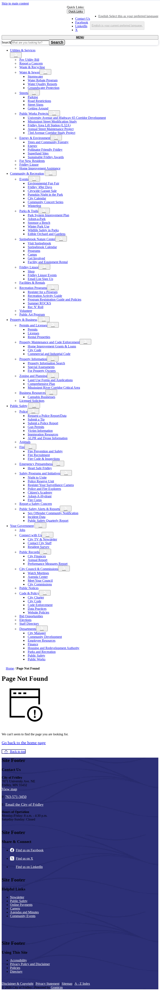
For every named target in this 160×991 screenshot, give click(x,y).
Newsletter (17, 897)
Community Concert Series (45, 202)
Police (23, 411)
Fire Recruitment (39, 455)
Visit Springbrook (39, 243)
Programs (34, 251)
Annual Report (37, 560)
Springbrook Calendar (42, 247)
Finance (33, 644)
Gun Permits (36, 427)
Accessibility (18, 960)
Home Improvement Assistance (39, 168)
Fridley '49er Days (40, 187)
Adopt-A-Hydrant (39, 496)
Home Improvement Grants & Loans (52, 346)
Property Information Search (46, 363)
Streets (23, 93)
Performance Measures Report (48, 563)
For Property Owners (42, 370)
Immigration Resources (43, 434)
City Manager (37, 633)
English (128, 16)
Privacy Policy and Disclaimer (30, 964)
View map (9, 789)
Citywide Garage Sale (42, 191)
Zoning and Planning (33, 376)
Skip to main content (15, 3)
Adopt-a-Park (37, 219)
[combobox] (117, 25)
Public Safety (19, 406)
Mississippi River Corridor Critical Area (54, 387)
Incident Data (36, 517)
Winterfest (34, 206)
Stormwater (35, 76)
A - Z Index (82, 983)
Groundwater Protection (43, 88)
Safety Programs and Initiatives (39, 473)
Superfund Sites (38, 153)
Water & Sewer (29, 72)
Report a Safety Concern (35, 503)
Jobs (22, 530)
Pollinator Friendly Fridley (45, 149)
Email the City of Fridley (24, 804)
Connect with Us (30, 535)
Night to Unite (37, 477)
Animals (24, 442)
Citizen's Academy (40, 492)
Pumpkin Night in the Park (45, 194)
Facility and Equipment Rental (48, 262)
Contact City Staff (39, 543)
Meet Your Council (40, 580)
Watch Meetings (38, 573)
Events (23, 179)
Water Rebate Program (43, 80)
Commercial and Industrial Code (49, 354)
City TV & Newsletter (42, 539)
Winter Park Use (38, 226)
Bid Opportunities (31, 616)
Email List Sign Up (40, 279)
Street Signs (35, 104)
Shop (31, 271)
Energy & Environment (34, 138)
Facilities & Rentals (32, 282)
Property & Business (23, 319)
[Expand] (16, 55)
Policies (15, 968)
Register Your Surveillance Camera (51, 485)
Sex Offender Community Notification (53, 513)
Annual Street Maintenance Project (51, 129)
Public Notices (29, 588)
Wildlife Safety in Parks (43, 230)
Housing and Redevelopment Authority (53, 648)
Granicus (57, 987)
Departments (27, 629)
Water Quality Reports (42, 84)
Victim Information (40, 430)
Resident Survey (38, 547)
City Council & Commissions (38, 569)
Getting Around (38, 108)
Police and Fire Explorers (44, 489)
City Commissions (40, 584)
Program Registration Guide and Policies (54, 299)
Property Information (33, 359)
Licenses (33, 333)
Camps (32, 254)
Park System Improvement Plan (48, 215)
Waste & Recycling (32, 67)
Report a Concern (31, 63)
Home (10, 668)
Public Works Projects (33, 113)
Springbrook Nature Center (37, 239)
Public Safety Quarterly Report (48, 520)
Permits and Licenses (33, 325)
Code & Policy (29, 593)
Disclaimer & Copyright (17, 983)
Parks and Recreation (42, 652)
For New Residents (32, 161)
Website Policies (38, 612)
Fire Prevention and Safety (45, 451)
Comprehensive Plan (41, 384)
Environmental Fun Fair (43, 183)
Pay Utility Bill (29, 59)
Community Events (22, 916)
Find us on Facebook (30, 850)
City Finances (37, 556)
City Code (34, 350)
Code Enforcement (40, 605)
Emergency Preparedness (35, 464)
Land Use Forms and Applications (50, 380)
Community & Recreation (27, 173)
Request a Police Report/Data (47, 415)
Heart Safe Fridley (40, 468)
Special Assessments (41, 367)
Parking (33, 97)
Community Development (45, 637)
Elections (25, 620)
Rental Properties (39, 337)
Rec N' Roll (35, 307)
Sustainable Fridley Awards (46, 157)
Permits (33, 329)
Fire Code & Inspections (44, 459)
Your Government (22, 526)
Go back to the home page (24, 742)
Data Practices (37, 608)
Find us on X (24, 858)
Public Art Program (32, 314)
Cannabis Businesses (41, 397)
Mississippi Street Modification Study (52, 121)
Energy (32, 146)
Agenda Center (38, 577)
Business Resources (32, 393)
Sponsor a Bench (39, 222)
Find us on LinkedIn (29, 867)
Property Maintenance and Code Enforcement (49, 342)
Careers (15, 908)
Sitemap (67, 983)
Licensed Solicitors (31, 400)
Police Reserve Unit (41, 481)
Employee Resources (41, 640)
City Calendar (37, 198)
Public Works (36, 659)
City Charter (36, 597)
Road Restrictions (39, 101)
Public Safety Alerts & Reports (39, 509)
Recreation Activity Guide (45, 296)
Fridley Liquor (29, 164)
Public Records (29, 552)
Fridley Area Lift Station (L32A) (49, 125)
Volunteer (25, 310)
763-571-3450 (15, 797)
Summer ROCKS (39, 303)
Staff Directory (29, 623)
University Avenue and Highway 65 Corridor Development (67, 118)
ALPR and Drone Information (48, 438)
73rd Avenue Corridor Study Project (51, 132)
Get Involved (36, 258)
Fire (22, 447)
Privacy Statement (47, 983)
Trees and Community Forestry (48, 142)
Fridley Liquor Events (42, 275)
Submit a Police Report (43, 423)
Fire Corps (35, 500)
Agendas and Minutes (24, 912)
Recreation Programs (33, 288)
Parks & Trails (28, 211)
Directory (16, 971)
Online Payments (21, 904)
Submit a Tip (36, 419)
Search (6, 42)
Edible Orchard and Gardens (46, 234)
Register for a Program (43, 292)
